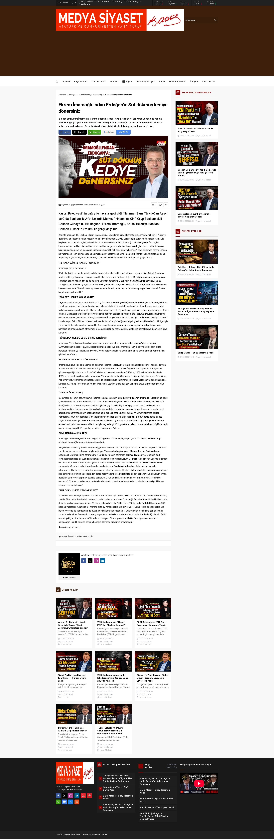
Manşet (72, 95)
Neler (85, 536)
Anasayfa (62, 95)
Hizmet (64, 536)
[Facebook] (58, 795)
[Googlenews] (64, 802)
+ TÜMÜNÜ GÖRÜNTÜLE (171, 765)
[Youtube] (83, 795)
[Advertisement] (137, 56)
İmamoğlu (72, 536)
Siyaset (64, 205)
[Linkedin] (76, 795)
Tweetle (82, 132)
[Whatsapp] (58, 802)
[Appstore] (70, 802)
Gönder (96, 132)
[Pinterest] (89, 795)
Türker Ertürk (65, 697)
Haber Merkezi (69, 577)
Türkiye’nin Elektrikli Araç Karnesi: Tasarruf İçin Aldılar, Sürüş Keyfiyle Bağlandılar (111, 2)
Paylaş (67, 132)
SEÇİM (90, 536)
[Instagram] (70, 795)
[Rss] (76, 802)
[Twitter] (64, 795)
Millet (79, 536)
